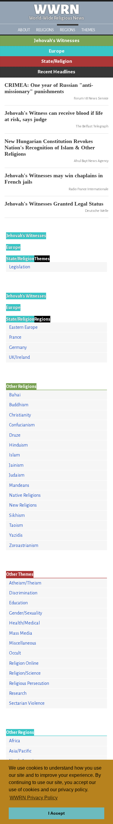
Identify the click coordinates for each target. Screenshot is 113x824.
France (15, 337)
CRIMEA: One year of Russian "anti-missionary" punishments (49, 88)
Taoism (16, 525)
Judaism (16, 475)
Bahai (14, 394)
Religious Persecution (29, 683)
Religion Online (24, 663)
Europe (56, 51)
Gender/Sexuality (25, 613)
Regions (67, 30)
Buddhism (18, 404)
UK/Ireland (19, 357)
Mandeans (19, 485)
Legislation (19, 266)
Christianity (20, 415)
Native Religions (25, 495)
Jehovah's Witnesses (57, 40)
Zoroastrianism (23, 545)
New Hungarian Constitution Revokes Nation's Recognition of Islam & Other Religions (50, 147)
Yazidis (16, 535)
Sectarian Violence (27, 703)
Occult (15, 653)
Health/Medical (24, 623)
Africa (14, 740)
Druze (14, 435)
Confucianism (22, 425)
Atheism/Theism (25, 583)
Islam (14, 455)
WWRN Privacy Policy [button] (34, 797)
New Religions (23, 505)
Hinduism (18, 445)
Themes (88, 30)
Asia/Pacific (20, 751)
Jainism (16, 465)
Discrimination (23, 593)
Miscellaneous (22, 643)
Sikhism (17, 515)
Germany (18, 347)
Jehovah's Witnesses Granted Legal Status (54, 204)
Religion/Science (25, 673)
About (24, 30)
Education (18, 602)
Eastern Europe (23, 327)
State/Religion (56, 61)
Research (18, 693)
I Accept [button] (56, 813)
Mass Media (20, 633)
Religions (45, 30)
